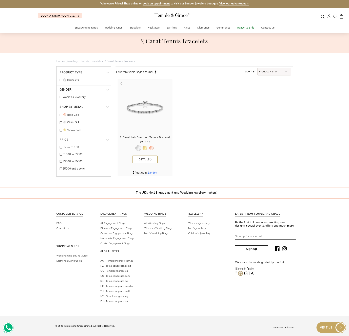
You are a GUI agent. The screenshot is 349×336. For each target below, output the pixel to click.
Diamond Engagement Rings (116, 228)
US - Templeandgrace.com (115, 275)
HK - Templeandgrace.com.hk (116, 285)
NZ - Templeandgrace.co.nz (115, 265)
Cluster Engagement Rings (115, 243)
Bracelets (135, 27)
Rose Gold (73, 114)
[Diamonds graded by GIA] (245, 272)
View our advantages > (234, 3)
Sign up (251, 249)
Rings (187, 27)
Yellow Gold (74, 130)
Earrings (172, 27)
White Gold (73, 122)
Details (144, 159)
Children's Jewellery (199, 233)
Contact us (267, 27)
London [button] (152, 172)
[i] (155, 72)
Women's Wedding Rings (158, 228)
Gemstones (223, 27)
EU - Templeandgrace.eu (114, 301)
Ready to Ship (245, 27)
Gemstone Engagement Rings (117, 233)
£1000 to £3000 (72, 154)
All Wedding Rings (154, 223)
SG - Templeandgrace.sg (114, 280)
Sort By (250, 71)
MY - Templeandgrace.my (114, 296)
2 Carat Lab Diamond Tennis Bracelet (145, 137)
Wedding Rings (114, 27)
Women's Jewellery (74, 97)
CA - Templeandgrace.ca (114, 270)
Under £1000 (70, 147)
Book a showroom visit (59, 15)
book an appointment (156, 3)
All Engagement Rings (112, 223)
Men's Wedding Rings (156, 233)
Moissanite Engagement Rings (117, 238)
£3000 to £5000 (72, 161)
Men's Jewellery (197, 228)
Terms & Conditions (283, 327)
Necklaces (154, 27)
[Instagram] (284, 249)
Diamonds (203, 27)
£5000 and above (73, 168)
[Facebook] (277, 249)
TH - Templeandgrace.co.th (115, 291)
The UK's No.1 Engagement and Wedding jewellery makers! (176, 192)
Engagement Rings (86, 27)
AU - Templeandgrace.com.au (117, 260)
